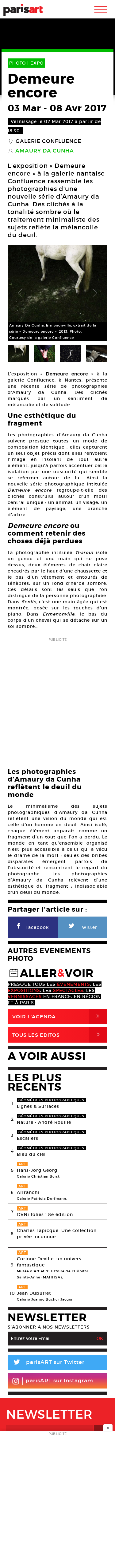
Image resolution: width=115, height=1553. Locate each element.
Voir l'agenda (57, 1016)
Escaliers (27, 1138)
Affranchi (28, 1192)
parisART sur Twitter (48, 1363)
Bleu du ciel (31, 1154)
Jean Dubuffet (34, 1293)
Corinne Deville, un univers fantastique (49, 1262)
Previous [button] (20, 293)
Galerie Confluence (48, 141)
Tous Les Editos (57, 1034)
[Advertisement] (57, 701)
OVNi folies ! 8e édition (45, 1214)
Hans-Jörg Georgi (38, 1170)
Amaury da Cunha (44, 151)
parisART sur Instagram (59, 1380)
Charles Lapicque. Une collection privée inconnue (57, 1233)
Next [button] (95, 293)
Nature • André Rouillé (44, 1122)
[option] (57, 293)
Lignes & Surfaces (38, 1106)
